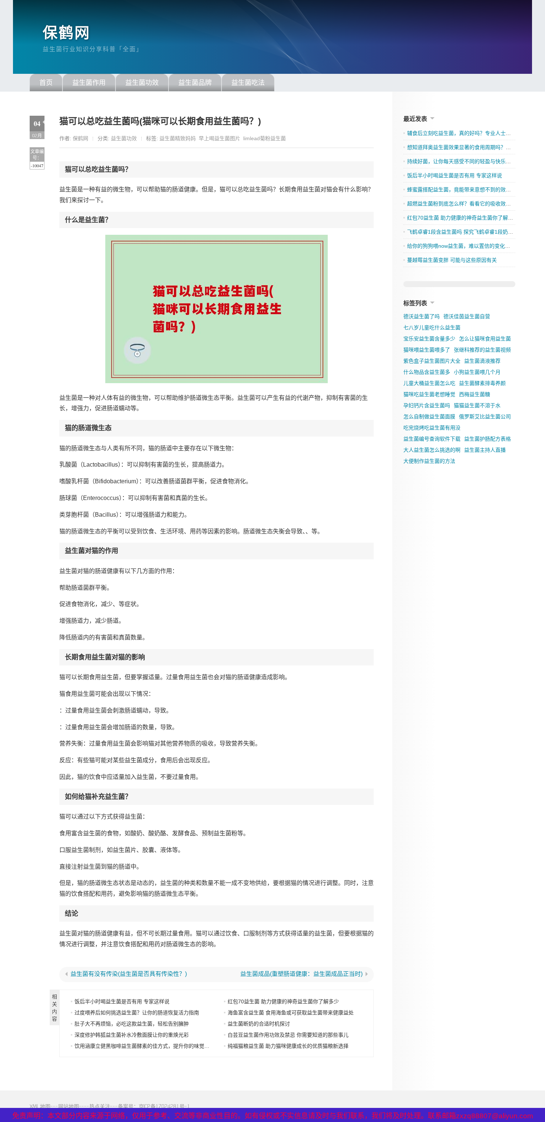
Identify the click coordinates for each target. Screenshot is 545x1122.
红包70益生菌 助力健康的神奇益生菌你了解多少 (283, 1001)
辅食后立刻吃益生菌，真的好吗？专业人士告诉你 (464, 133)
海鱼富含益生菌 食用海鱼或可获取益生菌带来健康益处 (291, 1013)
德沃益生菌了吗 (421, 316)
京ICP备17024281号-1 (164, 1106)
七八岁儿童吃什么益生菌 (431, 327)
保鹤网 (66, 32)
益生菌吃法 (248, 82)
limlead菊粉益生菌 (264, 138)
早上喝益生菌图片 (219, 138)
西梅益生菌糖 (474, 394)
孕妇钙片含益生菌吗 (426, 405)
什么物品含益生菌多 (426, 372)
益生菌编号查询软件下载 (431, 439)
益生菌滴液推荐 (482, 361)
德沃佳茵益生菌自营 (466, 316)
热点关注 (99, 1106)
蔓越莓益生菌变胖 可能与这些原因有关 (452, 260)
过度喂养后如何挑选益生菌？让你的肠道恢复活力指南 (137, 1013)
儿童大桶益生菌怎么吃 (429, 383)
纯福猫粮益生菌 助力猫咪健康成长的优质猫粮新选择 (288, 1046)
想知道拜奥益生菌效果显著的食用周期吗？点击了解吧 (469, 147)
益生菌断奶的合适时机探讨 (259, 1024)
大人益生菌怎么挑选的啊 (431, 450)
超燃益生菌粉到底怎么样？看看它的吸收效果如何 (464, 204)
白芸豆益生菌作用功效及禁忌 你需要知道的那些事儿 (288, 1035)
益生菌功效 (142, 82)
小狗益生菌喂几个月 (477, 372)
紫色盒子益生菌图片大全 (431, 361)
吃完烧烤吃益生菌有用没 (431, 428)
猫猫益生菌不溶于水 (477, 405)
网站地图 (68, 1106)
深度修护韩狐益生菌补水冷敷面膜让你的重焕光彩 (132, 1035)
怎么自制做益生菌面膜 (429, 416)
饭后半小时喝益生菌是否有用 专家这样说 (122, 1001)
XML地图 (40, 1106)
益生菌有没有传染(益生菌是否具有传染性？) (128, 974)
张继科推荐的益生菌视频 (482, 350)
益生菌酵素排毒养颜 (482, 383)
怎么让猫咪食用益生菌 (485, 339)
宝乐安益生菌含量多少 (429, 339)
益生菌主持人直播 (485, 450)
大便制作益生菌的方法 (429, 461)
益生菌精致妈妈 (177, 138)
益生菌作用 (89, 82)
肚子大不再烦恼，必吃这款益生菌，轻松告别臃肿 (132, 1024)
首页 (46, 82)
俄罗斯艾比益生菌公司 (485, 416)
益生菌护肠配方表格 (487, 439)
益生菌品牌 (195, 82)
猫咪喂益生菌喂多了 (426, 350)
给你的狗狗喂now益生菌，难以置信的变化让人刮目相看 (471, 246)
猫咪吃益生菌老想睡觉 (429, 394)
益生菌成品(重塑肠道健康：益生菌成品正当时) (301, 974)
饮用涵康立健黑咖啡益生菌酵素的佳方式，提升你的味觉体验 (145, 1046)
